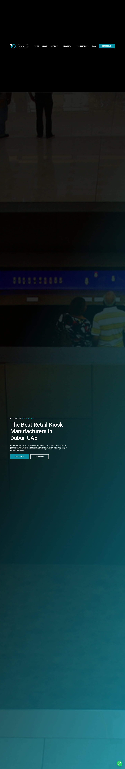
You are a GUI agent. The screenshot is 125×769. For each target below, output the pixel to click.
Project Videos (82, 46)
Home (36, 46)
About (44, 46)
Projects (67, 46)
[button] (119, 763)
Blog (94, 46)
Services (54, 46)
